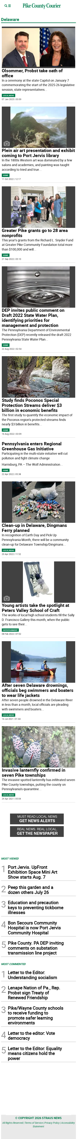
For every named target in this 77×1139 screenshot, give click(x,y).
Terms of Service (34, 1122)
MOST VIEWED (10, 858)
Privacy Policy (52, 1122)
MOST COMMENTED (13, 964)
